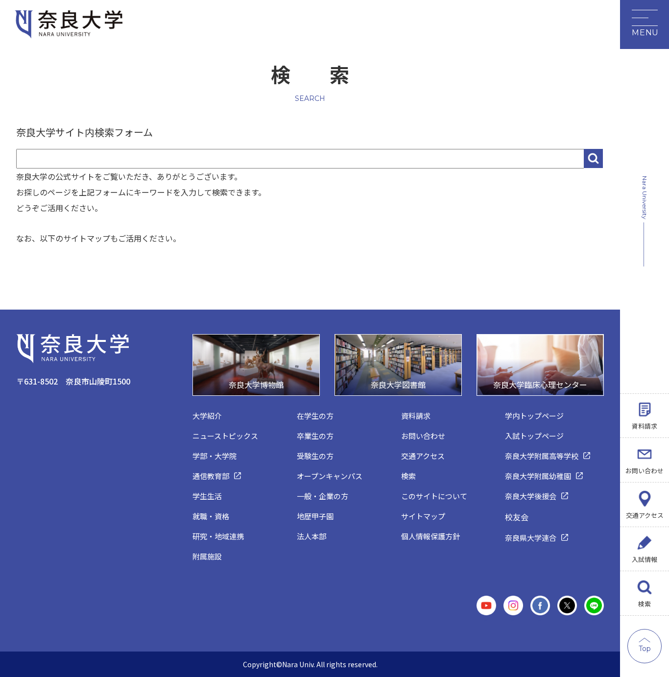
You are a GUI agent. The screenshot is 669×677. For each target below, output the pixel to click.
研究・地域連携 (218, 536)
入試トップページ (534, 436)
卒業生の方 (315, 436)
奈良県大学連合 (530, 537)
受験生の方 (315, 456)
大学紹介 (207, 416)
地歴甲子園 (315, 516)
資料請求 (644, 426)
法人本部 (311, 536)
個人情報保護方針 (430, 536)
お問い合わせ (644, 470)
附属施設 (207, 556)
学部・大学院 (214, 456)
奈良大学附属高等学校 (541, 456)
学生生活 (207, 496)
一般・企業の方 (322, 496)
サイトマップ (423, 516)
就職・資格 (210, 516)
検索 (644, 603)
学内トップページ (534, 416)
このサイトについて (434, 496)
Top (645, 648)
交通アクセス (645, 515)
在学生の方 (315, 416)
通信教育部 (210, 476)
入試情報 (644, 559)
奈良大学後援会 (530, 496)
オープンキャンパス (329, 476)
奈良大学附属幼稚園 (538, 476)
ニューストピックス (225, 436)
